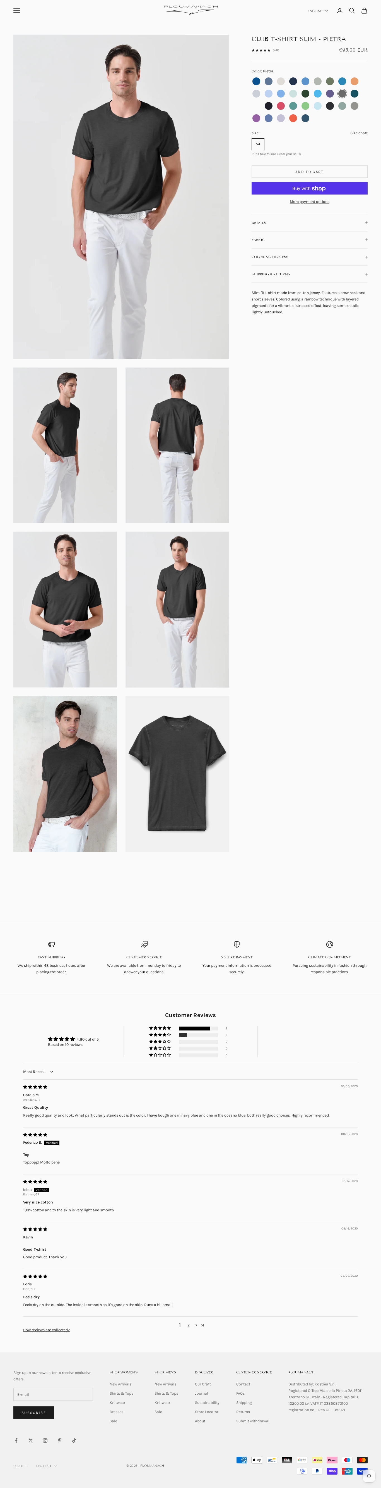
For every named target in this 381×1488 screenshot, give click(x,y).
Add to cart (309, 172)
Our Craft (203, 1384)
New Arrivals (120, 1384)
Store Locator (206, 1411)
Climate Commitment (329, 957)
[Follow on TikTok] (74, 1440)
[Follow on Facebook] (16, 1440)
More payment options (309, 202)
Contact (243, 1384)
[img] (35, 1087)
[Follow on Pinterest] (59, 1440)
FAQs (240, 1393)
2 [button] (188, 1325)
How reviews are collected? (46, 1330)
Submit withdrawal (252, 1421)
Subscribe (33, 1413)
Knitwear (117, 1402)
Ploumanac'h (301, 1372)
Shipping (244, 1402)
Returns (243, 1411)
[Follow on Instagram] (45, 1440)
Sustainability (207, 1402)
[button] (160, 1028)
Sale (113, 1421)
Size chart (359, 133)
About (200, 1421)
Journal (201, 1393)
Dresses (116, 1411)
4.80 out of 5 (88, 1039)
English (315, 11)
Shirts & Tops (121, 1393)
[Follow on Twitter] (30, 1440)
